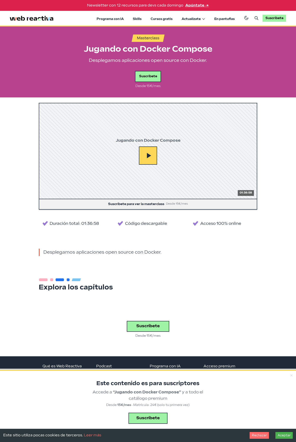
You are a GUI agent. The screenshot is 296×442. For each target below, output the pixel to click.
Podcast (104, 366)
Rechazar (259, 435)
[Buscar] (256, 18)
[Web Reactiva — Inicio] (32, 18)
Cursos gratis (161, 19)
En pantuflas (224, 19)
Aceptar (284, 435)
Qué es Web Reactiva (62, 366)
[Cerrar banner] (291, 375)
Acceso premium (219, 366)
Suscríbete (148, 76)
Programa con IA (110, 19)
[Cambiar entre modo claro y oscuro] (246, 18)
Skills (137, 19)
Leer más (92, 435)
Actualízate (191, 19)
